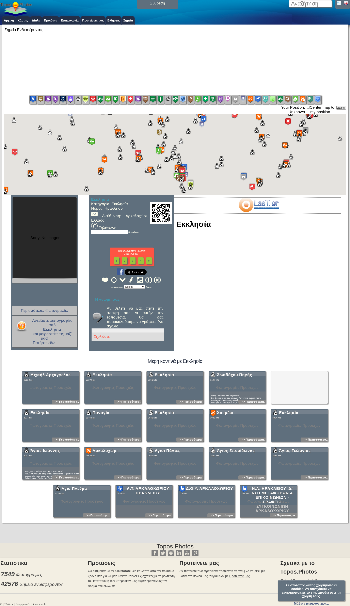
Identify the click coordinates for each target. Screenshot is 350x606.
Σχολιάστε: (102, 337)
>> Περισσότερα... (67, 401)
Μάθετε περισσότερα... (311, 603)
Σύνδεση (9, 604)
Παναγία (101, 413)
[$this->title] (258, 211)
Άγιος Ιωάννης (45, 450)
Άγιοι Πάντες (167, 450)
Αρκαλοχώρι (105, 450)
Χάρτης (23, 20)
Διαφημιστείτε (23, 604)
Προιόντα (50, 20)
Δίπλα (36, 20)
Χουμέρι (225, 413)
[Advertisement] (175, 62)
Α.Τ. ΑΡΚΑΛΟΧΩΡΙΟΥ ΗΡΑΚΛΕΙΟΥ (148, 490)
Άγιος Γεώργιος (295, 450)
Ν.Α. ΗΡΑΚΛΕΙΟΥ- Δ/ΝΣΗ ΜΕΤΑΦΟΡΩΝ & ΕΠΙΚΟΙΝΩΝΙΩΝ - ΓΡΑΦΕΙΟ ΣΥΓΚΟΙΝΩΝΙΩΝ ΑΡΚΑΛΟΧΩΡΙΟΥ (272, 499)
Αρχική (9, 20)
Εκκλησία (102, 375)
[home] (16, 15)
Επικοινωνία (70, 20)
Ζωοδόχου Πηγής (234, 375)
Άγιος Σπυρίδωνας (236, 450)
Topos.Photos (175, 546)
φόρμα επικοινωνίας (101, 586)
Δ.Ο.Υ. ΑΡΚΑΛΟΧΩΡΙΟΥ (209, 488)
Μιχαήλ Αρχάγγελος (50, 375)
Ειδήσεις (113, 20)
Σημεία (128, 20)
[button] (159, 132)
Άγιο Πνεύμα (74, 488)
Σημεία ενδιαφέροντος (41, 584)
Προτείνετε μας (93, 20)
